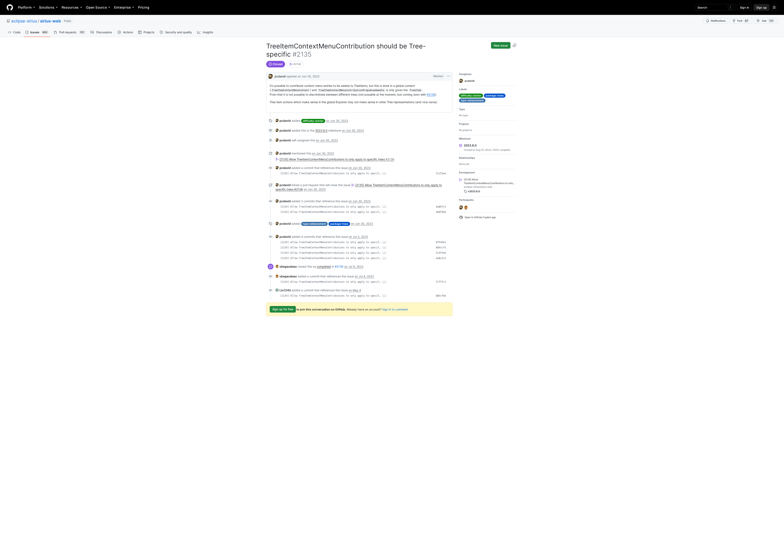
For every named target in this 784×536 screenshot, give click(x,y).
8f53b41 (441, 242)
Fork (742, 20)
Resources (70, 7)
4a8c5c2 (441, 258)
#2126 (431, 94)
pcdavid (280, 76)
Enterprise (122, 7)
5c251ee (441, 173)
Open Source (96, 7)
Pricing (143, 7)
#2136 (339, 266)
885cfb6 (441, 295)
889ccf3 (441, 247)
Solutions (46, 7)
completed (324, 266)
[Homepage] (10, 7)
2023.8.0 (321, 130)
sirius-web (50, 21)
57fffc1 (441, 281)
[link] (295, 64)
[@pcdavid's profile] (270, 76)
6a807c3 (441, 206)
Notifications (718, 20)
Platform (25, 7)
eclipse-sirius (24, 21)
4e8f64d (441, 212)
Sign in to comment (395, 309)
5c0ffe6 (441, 252)
